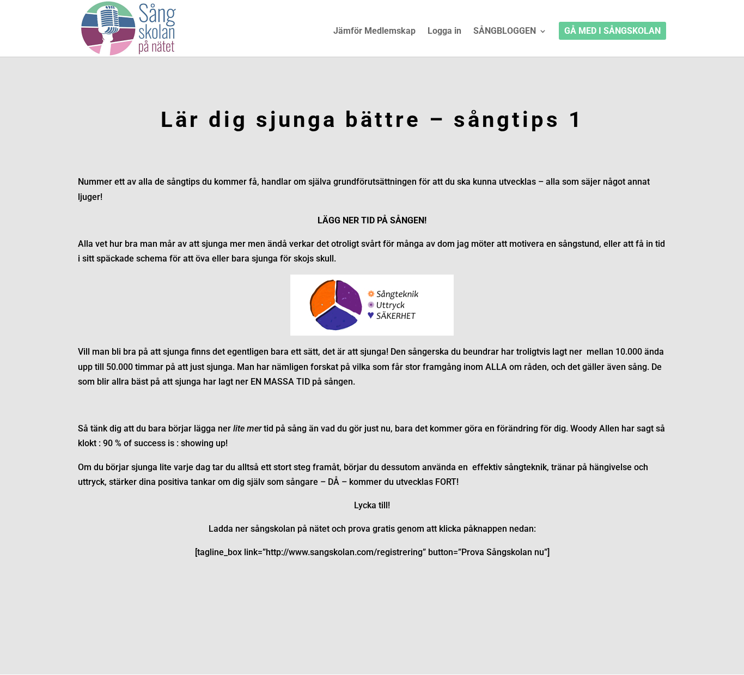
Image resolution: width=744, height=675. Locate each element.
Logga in (444, 31)
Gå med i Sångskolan (612, 31)
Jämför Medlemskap (374, 31)
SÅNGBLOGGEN (504, 31)
